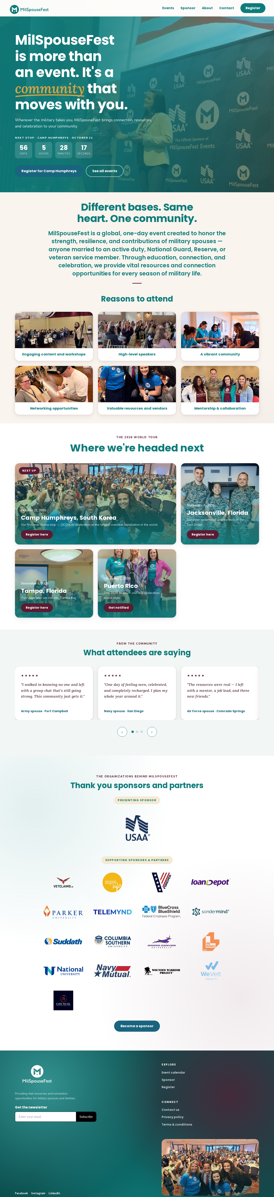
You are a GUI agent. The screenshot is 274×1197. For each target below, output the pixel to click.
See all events (104, 171)
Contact (226, 8)
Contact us (170, 1110)
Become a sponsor (137, 1026)
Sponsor (187, 8)
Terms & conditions (177, 1124)
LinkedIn (54, 1193)
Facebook (21, 1193)
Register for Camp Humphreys (48, 171)
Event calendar (173, 1072)
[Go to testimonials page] (132, 732)
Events (168, 8)
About (207, 8)
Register (253, 8)
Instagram (38, 1193)
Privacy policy (172, 1117)
